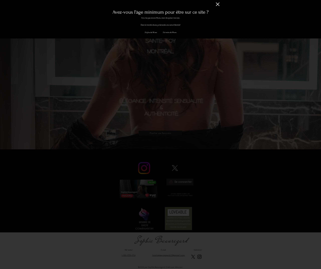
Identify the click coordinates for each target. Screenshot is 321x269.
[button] (217, 4)
